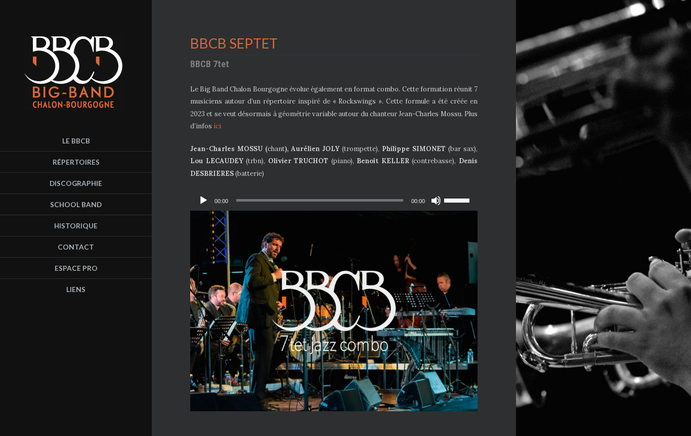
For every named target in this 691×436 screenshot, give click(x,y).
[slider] (458, 199)
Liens (75, 289)
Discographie (76, 183)
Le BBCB (76, 140)
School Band (76, 204)
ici (217, 126)
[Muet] (436, 201)
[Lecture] (203, 201)
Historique (76, 225)
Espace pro (76, 268)
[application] (334, 200)
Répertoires (76, 162)
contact (76, 247)
